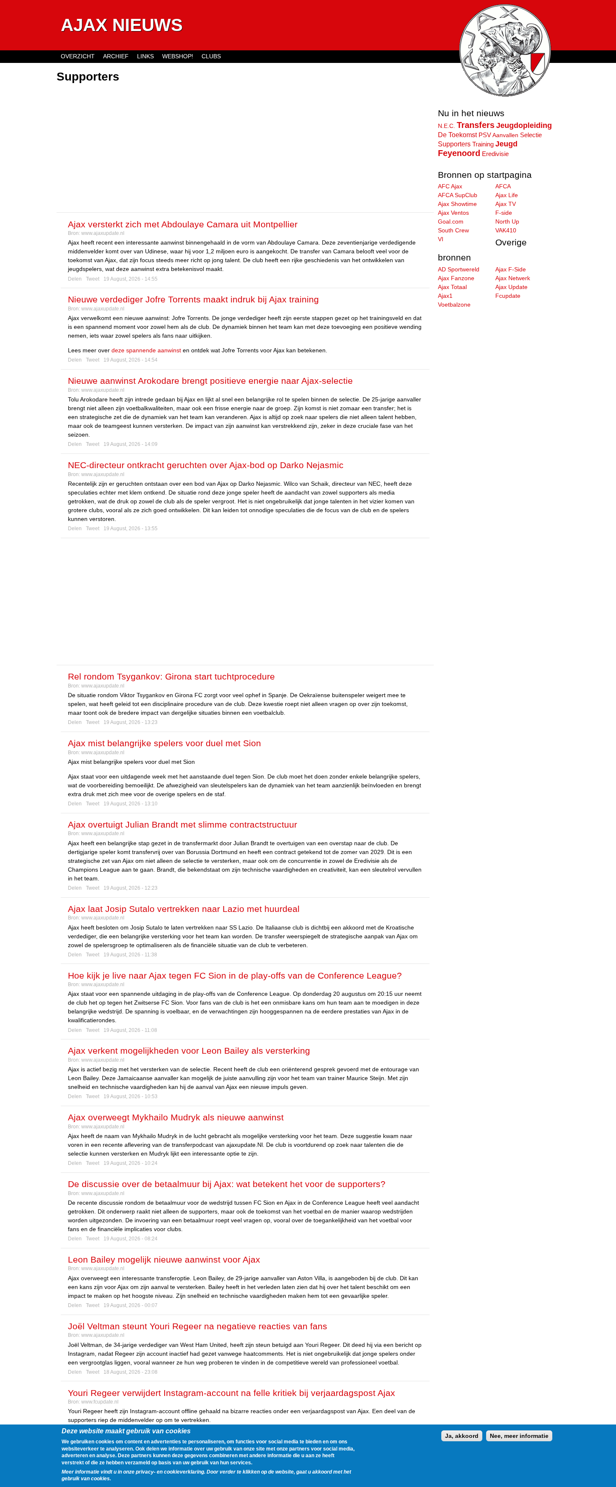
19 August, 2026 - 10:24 (131, 1163)
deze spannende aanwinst (146, 350)
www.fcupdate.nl (100, 1402)
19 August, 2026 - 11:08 (130, 1030)
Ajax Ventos (453, 212)
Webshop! (177, 56)
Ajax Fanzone (456, 278)
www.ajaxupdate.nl (102, 233)
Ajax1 (445, 295)
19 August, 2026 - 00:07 (131, 1305)
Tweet (92, 278)
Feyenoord (459, 153)
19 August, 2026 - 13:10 (131, 803)
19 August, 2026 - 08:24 (131, 1238)
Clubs (211, 56)
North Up (507, 221)
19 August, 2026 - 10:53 (131, 1096)
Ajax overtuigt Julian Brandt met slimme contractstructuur (182, 824)
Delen (75, 278)
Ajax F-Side (510, 269)
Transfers (475, 125)
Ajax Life (506, 195)
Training (483, 144)
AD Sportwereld (458, 269)
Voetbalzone (454, 304)
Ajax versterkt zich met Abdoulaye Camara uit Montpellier (183, 224)
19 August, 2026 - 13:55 (131, 528)
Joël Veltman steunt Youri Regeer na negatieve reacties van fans (197, 1326)
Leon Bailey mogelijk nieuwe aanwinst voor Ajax (164, 1259)
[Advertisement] (245, 149)
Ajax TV (505, 204)
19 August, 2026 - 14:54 (131, 359)
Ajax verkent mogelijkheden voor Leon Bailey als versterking (189, 1050)
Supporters (454, 144)
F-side (503, 212)
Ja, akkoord (462, 1435)
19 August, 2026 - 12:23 (131, 888)
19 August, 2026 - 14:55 (131, 278)
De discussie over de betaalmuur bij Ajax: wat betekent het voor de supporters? (227, 1184)
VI (440, 239)
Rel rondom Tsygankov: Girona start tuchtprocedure (171, 676)
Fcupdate (507, 295)
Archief (116, 56)
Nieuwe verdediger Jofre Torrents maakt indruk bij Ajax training (193, 299)
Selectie (531, 135)
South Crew (453, 230)
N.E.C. (446, 125)
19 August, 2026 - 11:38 (130, 954)
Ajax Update (511, 287)
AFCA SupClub (457, 195)
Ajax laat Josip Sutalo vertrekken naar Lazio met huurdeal (184, 909)
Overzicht (78, 56)
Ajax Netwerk (512, 278)
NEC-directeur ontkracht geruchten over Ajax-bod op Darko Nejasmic (206, 465)
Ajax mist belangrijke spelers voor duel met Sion (164, 743)
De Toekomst (457, 134)
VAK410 (505, 230)
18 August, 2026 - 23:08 (131, 1372)
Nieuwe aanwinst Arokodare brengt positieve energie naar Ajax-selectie (210, 380)
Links (145, 56)
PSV (485, 134)
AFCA (503, 186)
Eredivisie (495, 153)
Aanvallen (505, 135)
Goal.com (450, 221)
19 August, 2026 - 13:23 (131, 722)
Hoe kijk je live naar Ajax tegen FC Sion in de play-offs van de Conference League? (235, 975)
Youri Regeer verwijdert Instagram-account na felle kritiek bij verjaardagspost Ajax (231, 1393)
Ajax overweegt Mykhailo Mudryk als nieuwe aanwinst (176, 1117)
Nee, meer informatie (519, 1435)
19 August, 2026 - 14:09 (131, 444)
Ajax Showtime (457, 204)
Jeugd (506, 144)
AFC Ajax (450, 186)
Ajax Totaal (452, 287)
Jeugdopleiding (524, 125)
